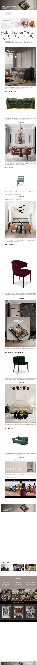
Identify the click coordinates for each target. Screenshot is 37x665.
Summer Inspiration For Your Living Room (14, 199)
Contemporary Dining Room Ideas (18, 572)
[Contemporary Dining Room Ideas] (18, 567)
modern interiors (17, 500)
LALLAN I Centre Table (24, 87)
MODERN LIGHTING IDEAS (30, 582)
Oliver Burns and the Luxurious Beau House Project (16, 44)
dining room (9, 500)
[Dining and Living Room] (8, 14)
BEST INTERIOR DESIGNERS (31, 584)
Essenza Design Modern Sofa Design (30, 572)
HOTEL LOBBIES (18, 582)
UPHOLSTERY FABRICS (18, 584)
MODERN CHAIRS (6, 582)
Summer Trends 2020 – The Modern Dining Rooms (16, 459)
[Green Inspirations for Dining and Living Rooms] (6, 567)
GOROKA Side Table (22, 424)
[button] (36, 612)
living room (12, 500)
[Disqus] (18, 524)
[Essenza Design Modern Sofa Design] (30, 567)
